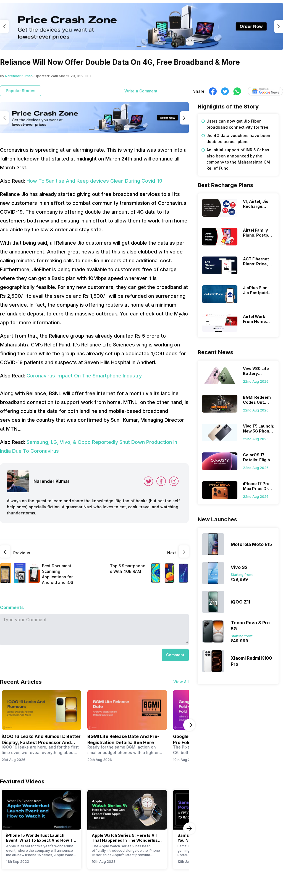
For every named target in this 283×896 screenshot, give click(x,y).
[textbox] (238, 144)
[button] (175, 655)
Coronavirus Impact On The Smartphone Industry (84, 376)
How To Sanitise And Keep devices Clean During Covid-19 (94, 181)
